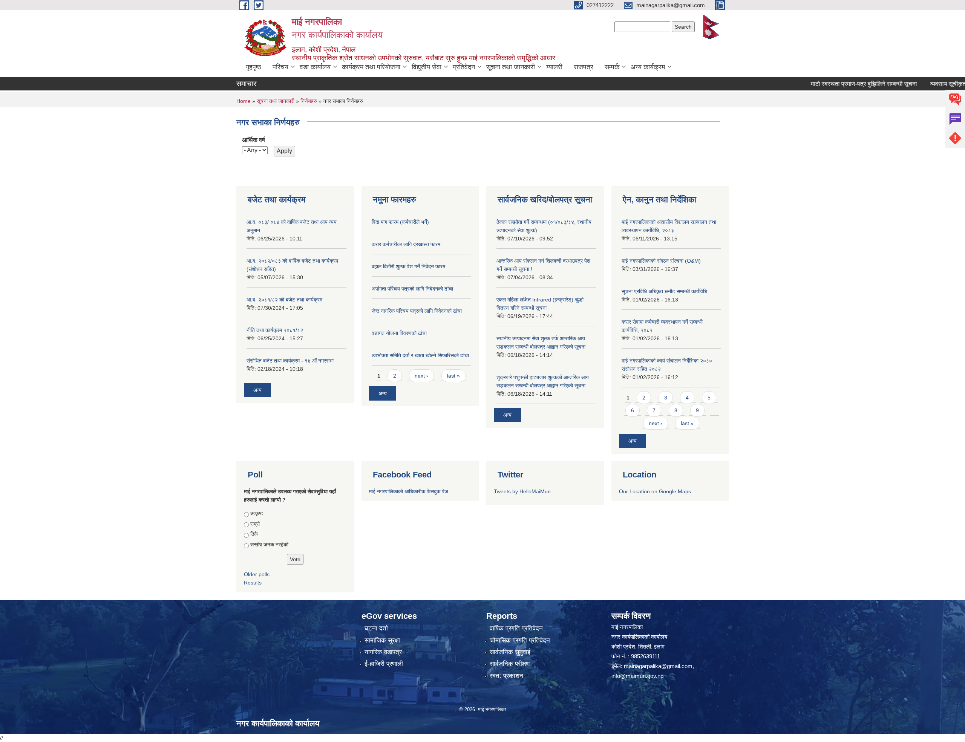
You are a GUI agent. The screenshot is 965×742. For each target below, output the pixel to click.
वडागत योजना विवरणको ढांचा (399, 333)
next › (421, 376)
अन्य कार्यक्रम (648, 67)
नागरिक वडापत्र (383, 652)
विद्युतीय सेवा (426, 67)
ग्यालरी (554, 67)
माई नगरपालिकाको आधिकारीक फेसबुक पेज (408, 491)
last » (453, 376)
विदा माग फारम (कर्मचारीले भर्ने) (400, 222)
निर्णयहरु (308, 101)
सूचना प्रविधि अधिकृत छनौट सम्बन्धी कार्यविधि (664, 291)
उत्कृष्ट (256, 513)
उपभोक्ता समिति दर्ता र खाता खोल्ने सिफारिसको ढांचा (420, 355)
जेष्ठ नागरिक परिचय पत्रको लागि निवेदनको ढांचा (417, 311)
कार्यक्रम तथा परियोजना (371, 67)
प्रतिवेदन (464, 67)
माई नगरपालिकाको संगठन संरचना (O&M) (661, 261)
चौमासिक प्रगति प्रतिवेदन (520, 640)
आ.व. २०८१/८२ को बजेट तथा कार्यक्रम (284, 300)
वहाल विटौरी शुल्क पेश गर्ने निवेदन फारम (408, 266)
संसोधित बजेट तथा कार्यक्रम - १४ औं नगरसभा (290, 361)
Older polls (257, 574)
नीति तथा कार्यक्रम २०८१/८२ (275, 330)
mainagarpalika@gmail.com (658, 666)
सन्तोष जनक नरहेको (269, 545)
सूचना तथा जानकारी (510, 67)
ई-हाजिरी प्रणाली (384, 663)
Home (243, 101)
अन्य (257, 390)
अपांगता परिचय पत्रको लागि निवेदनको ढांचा (412, 289)
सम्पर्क (612, 67)
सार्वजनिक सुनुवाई (510, 652)
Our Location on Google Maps (655, 491)
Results (253, 583)
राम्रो (255, 524)
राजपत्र (583, 67)
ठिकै (254, 534)
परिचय (280, 67)
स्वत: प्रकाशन (506, 675)
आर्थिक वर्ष (253, 140)
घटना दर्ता (376, 628)
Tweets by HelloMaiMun (522, 491)
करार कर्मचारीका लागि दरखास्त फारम (406, 244)
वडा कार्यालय (315, 67)
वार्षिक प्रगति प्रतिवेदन (516, 628)
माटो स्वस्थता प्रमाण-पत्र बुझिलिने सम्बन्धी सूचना (845, 84)
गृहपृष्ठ (253, 67)
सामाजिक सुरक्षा (382, 640)
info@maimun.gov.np (637, 676)
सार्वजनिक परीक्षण (510, 663)
